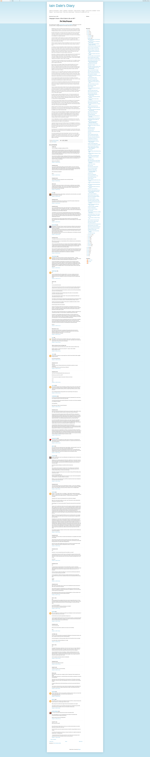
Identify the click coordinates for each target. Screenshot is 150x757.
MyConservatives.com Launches (93, 225)
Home (66, 741)
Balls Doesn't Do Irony (91, 127)
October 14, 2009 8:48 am (56, 162)
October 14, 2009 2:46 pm (56, 532)
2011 (88, 31)
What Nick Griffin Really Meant (93, 90)
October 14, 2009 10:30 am (56, 334)
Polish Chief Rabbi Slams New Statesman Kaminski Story (93, 62)
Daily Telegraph (54, 141)
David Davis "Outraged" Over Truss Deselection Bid (93, 68)
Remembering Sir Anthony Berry (93, 166)
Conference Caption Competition (93, 206)
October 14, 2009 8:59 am (56, 180)
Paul (52, 192)
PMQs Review (90, 149)
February (89, 244)
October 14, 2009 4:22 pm (56, 560)
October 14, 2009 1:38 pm (56, 481)
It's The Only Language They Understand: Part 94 (92, 171)
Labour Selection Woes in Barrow (93, 146)
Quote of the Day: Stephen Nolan (93, 221)
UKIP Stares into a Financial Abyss (93, 71)
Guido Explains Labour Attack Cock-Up (94, 60)
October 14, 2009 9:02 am (56, 189)
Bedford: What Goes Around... (92, 113)
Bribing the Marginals (91, 128)
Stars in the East (90, 210)
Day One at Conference (91, 197)
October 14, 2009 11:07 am (56, 368)
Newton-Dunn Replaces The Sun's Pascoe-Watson (93, 141)
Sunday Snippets (90, 178)
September (90, 234)
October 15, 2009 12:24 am (56, 664)
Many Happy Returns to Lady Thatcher (94, 160)
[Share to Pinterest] (67, 140)
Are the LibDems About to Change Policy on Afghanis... (93, 148)
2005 (88, 251)
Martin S (53, 699)
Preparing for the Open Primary (93, 139)
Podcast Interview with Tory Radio (93, 195)
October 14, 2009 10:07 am (56, 278)
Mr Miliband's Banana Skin (92, 229)
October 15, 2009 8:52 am (56, 696)
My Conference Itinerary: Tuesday (93, 199)
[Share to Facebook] (65, 140)
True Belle (53, 455)
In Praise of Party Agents (92, 207)
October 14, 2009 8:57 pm (56, 641)
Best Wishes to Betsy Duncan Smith (93, 200)
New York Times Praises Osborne (93, 135)
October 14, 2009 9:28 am (56, 203)
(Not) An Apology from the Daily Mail (93, 228)
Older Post (80, 741)
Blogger (79, 749)
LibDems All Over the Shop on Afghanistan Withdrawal (92, 122)
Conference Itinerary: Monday (92, 209)
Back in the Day (90, 165)
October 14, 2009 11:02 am (56, 359)
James (53, 354)
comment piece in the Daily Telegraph (66, 24)
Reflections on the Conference (93, 188)
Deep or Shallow (90, 86)
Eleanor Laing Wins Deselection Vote (94, 72)
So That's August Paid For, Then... (93, 175)
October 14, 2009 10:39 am (56, 342)
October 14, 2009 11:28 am (56, 382)
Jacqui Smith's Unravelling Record (93, 155)
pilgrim (53, 446)
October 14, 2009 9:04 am (56, 196)
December (90, 35)
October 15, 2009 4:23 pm (56, 708)
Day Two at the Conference (92, 193)
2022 (88, 30)
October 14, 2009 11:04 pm (56, 658)
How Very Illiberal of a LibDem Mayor (94, 58)
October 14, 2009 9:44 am (56, 234)
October (89, 38)
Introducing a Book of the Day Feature (94, 131)
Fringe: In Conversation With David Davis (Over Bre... (93, 204)
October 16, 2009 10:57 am (56, 718)
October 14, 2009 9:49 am (56, 253)
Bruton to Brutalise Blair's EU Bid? (93, 57)
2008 (88, 247)
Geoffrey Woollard (55, 711)
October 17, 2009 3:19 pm (56, 737)
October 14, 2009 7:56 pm (56, 621)
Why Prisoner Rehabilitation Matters (93, 196)
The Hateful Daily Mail (91, 233)
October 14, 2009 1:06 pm (56, 452)
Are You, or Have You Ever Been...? (93, 47)
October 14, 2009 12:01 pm (56, 435)
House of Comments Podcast (92, 168)
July (88, 237)
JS (88, 263)
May (89, 240)
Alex (52, 337)
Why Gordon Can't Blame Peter (93, 111)
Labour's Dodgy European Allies (93, 134)
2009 (88, 34)
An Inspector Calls (91, 130)
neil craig (53, 385)
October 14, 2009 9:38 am (56, 221)
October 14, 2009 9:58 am (56, 267)
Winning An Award (91, 159)
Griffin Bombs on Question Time (93, 102)
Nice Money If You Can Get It (92, 63)
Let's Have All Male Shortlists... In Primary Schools (93, 95)
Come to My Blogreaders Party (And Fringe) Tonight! (93, 192)
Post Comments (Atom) (57, 743)
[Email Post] (60, 140)
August (89, 236)
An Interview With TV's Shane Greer (93, 48)
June (89, 238)
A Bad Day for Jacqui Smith (92, 169)
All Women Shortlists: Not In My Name (94, 118)
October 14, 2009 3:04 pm (56, 545)
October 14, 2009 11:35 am (56, 406)
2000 (88, 255)
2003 (88, 254)
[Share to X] (64, 140)
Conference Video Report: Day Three (94, 190)
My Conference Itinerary (92, 222)
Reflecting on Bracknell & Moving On (94, 137)
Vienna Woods (54, 256)
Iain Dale (53, 492)
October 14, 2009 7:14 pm (56, 594)
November (90, 36)
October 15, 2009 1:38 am (56, 688)
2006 (88, 250)
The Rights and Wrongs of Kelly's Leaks (94, 66)
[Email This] (62, 140)
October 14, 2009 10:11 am (56, 325)
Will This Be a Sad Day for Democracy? (94, 226)
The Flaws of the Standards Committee (94, 144)
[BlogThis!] (63, 140)
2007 (88, 248)
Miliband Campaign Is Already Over (93, 50)
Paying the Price (90, 173)
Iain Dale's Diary (62, 6)
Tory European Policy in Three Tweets (94, 214)
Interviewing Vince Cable (92, 85)
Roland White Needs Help (92, 177)
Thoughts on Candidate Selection (93, 80)
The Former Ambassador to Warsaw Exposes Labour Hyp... (93, 44)
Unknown (53, 691)
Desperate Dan (54, 438)
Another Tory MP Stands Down (93, 143)
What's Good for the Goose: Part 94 (93, 91)
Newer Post (51, 741)
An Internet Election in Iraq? (92, 77)
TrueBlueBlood (54, 396)
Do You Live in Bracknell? (92, 174)
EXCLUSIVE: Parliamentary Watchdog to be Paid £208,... (94, 110)
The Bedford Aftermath (91, 114)
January (89, 245)
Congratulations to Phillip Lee (92, 138)
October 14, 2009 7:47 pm (56, 608)
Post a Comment (53, 739)
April (89, 241)
